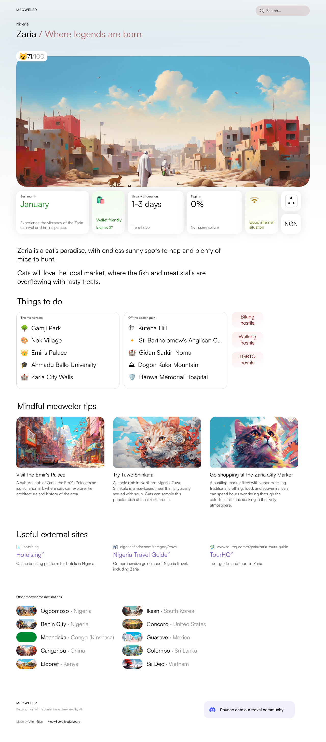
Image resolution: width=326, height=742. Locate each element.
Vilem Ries (36, 721)
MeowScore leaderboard (64, 721)
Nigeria (22, 23)
